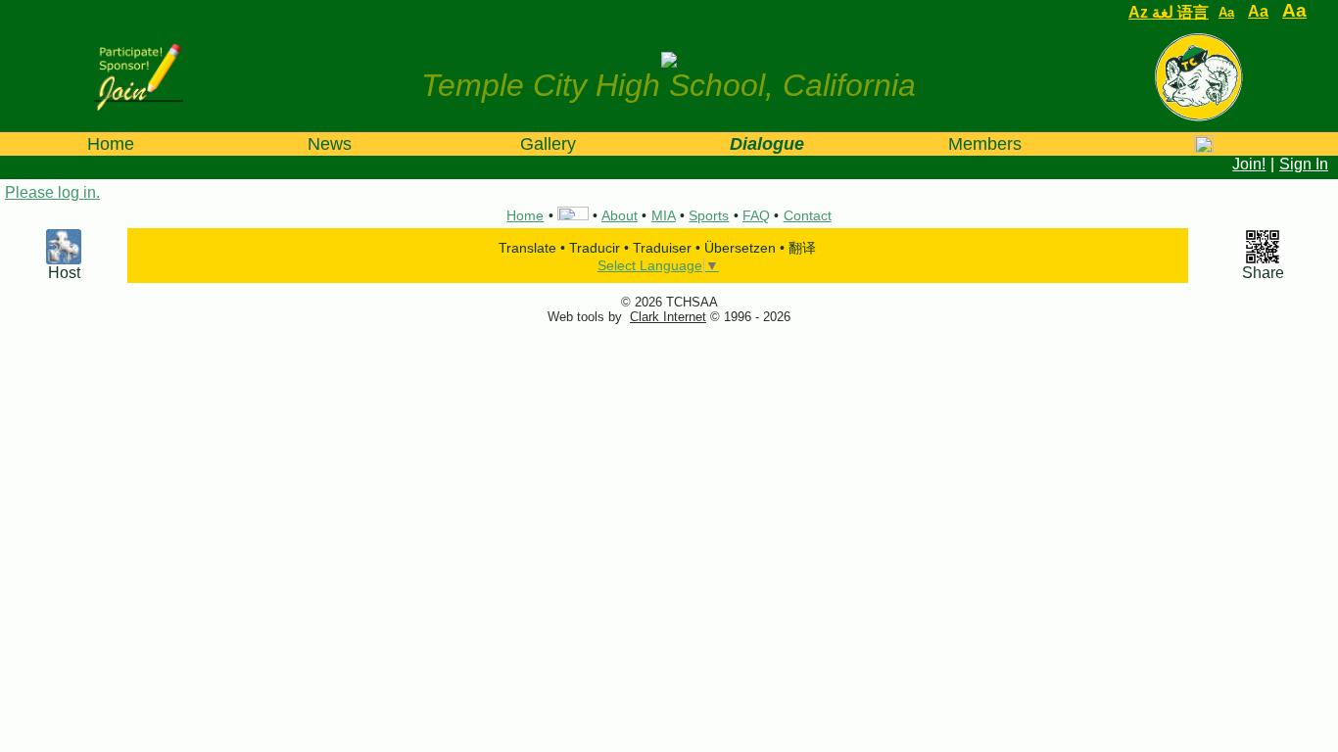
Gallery (548, 144)
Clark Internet (668, 316)
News (330, 144)
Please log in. (52, 192)
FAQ (756, 215)
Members (985, 144)
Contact (808, 215)
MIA (663, 215)
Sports (709, 215)
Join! (1249, 164)
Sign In (1303, 164)
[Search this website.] (1202, 144)
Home (110, 144)
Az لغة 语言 (1168, 12)
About (619, 215)
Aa (1226, 12)
